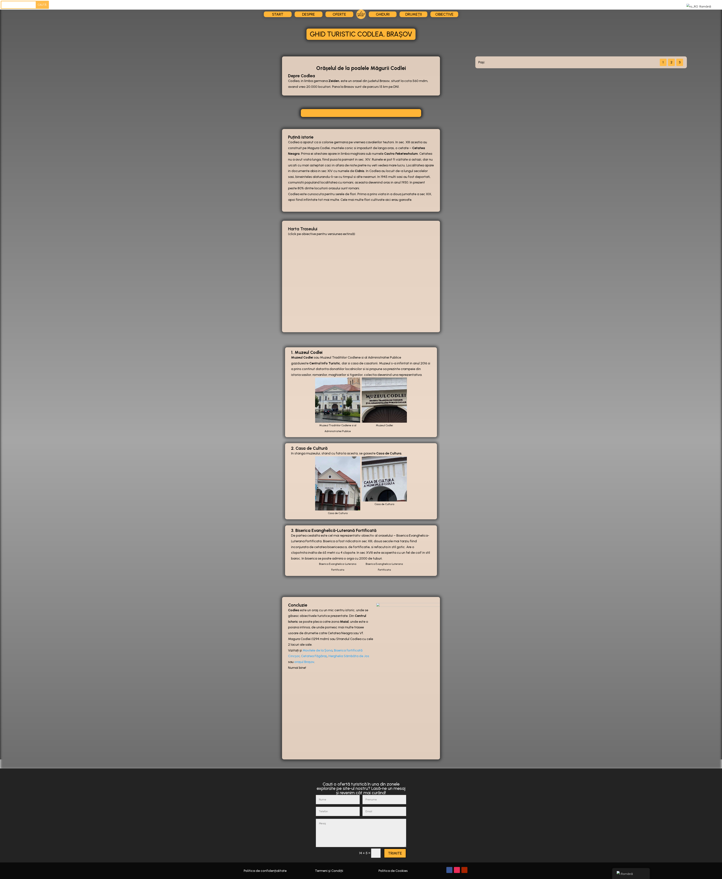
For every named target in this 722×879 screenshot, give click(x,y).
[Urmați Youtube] (464, 870)
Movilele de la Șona (317, 650)
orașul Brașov (304, 662)
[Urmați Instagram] (457, 870)
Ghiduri (383, 14)
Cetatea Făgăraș (314, 656)
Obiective (444, 14)
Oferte (339, 14)
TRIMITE (395, 853)
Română (705, 6)
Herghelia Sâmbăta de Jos (348, 656)
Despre (308, 14)
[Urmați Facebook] (449, 870)
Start (277, 14)
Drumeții (413, 14)
